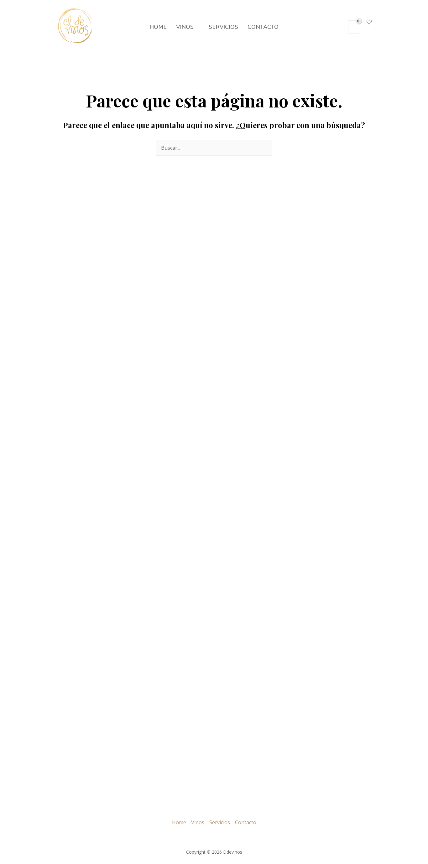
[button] (337, 27)
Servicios (223, 27)
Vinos (185, 27)
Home (158, 27)
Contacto (263, 27)
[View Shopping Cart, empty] (354, 27)
